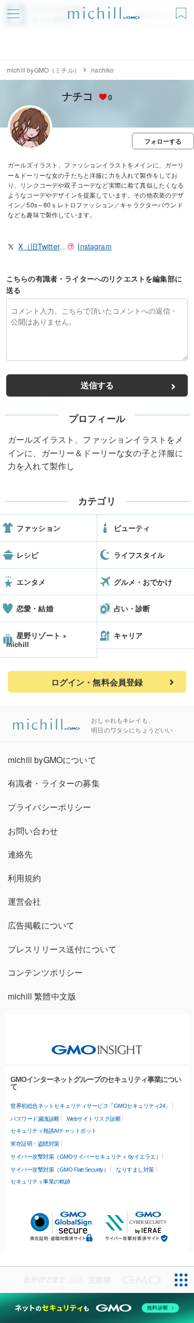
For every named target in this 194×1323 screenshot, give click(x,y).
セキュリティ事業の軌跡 (40, 1181)
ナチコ (77, 95)
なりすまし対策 (135, 1169)
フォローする (163, 141)
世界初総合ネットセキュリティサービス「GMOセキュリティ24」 (90, 1106)
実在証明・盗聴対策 (34, 1144)
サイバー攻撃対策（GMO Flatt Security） (59, 1169)
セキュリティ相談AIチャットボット (53, 1131)
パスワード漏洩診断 (34, 1119)
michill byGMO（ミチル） (43, 69)
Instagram (94, 246)
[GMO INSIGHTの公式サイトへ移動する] (97, 1044)
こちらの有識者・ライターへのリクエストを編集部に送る (94, 284)
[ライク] (182, 10)
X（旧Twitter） (42, 246)
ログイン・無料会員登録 (97, 682)
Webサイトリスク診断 (94, 1119)
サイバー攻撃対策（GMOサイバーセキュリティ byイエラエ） (85, 1156)
